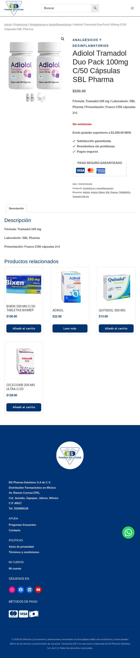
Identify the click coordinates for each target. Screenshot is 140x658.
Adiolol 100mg (98, 192)
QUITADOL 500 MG (112, 310)
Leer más (69, 329)
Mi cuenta (15, 568)
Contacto (14, 530)
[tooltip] (13, 613)
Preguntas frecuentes (22, 524)
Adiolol (86, 192)
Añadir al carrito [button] (24, 329)
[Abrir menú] (132, 8)
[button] (62, 39)
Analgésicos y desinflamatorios (98, 188)
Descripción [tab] (16, 208)
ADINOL (58, 310)
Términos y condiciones (24, 552)
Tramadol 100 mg (81, 196)
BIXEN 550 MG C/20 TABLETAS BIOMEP (20, 308)
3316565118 (21, 508)
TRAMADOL (125, 192)
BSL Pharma (112, 192)
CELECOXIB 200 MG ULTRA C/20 (20, 387)
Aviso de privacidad (21, 546)
